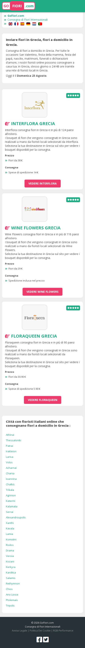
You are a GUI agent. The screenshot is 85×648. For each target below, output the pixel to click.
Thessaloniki (13, 440)
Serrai (9, 512)
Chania (10, 473)
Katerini (10, 501)
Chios (9, 589)
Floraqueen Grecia (34, 336)
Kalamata (11, 506)
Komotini (11, 539)
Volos (9, 462)
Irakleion (11, 451)
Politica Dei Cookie (40, 630)
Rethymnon (13, 583)
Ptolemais (12, 600)
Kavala (10, 528)
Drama (10, 550)
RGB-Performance (63, 630)
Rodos (10, 545)
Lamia (9, 534)
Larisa (9, 457)
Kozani (10, 561)
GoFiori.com (16, 16)
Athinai (10, 435)
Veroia (10, 556)
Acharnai (11, 468)
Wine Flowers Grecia (35, 228)
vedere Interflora (42, 183)
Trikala (10, 490)
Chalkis (10, 484)
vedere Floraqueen (42, 400)
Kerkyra (10, 567)
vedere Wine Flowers (42, 292)
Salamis (10, 578)
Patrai (9, 446)
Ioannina (11, 479)
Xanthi (10, 523)
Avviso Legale (19, 630)
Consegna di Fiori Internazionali (28, 19)
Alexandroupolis (16, 517)
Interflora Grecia (33, 123)
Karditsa (11, 572)
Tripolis (10, 605)
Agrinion (11, 495)
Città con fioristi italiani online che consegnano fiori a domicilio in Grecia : (38, 423)
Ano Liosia (12, 594)
